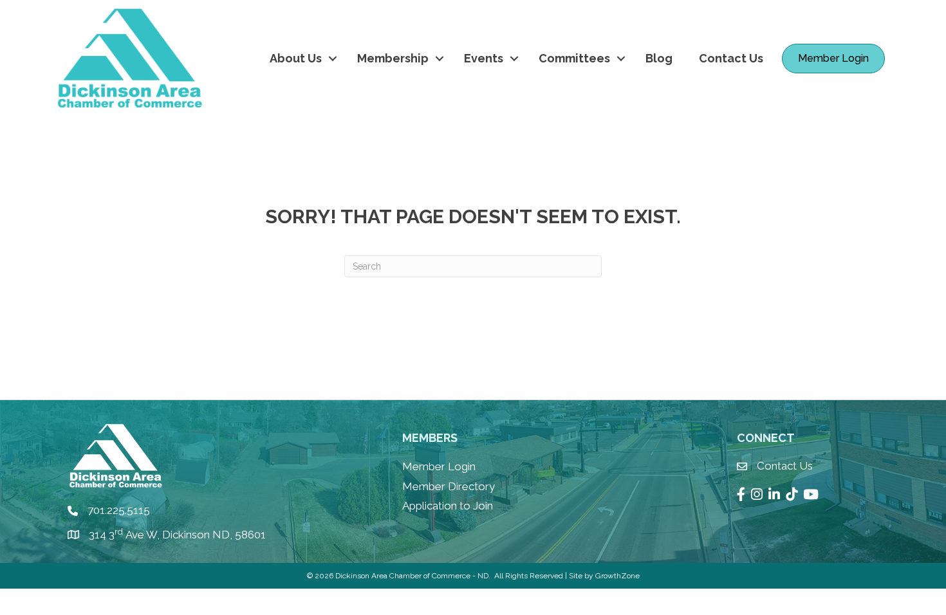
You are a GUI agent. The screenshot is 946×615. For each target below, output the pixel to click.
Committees (574, 58)
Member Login (439, 466)
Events (483, 58)
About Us (296, 58)
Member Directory (448, 486)
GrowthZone (617, 575)
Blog (658, 58)
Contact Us (731, 58)
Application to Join (447, 505)
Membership (393, 58)
